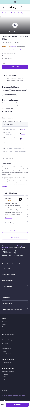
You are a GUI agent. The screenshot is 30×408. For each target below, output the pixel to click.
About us (4, 321)
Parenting (20, 13)
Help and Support (6, 353)
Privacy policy (5, 374)
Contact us (5, 327)
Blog (3, 329)
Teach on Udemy (6, 346)
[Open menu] (3, 7)
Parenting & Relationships (9, 13)
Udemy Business (6, 362)
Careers (4, 324)
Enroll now (15, 66)
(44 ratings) (13, 46)
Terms (3, 379)
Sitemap (4, 376)
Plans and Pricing (6, 348)
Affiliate (4, 351)
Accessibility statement (8, 371)
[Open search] (21, 7)
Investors (4, 332)
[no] (13, 222)
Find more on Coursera (8, 334)
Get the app (5, 343)
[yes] (10, 222)
